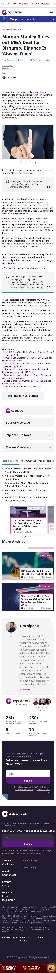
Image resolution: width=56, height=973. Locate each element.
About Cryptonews (9, 873)
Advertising (29, 867)
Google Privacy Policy (24, 789)
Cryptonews (6, 29)
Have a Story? (30, 860)
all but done (43, 330)
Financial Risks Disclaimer (8, 896)
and (45, 170)
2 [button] (28, 536)
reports (36, 94)
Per (3, 170)
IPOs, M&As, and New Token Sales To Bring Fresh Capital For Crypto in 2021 (26, 365)
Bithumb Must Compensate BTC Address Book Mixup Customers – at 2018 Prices (25, 371)
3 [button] (30, 536)
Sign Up (28, 780)
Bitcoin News (17, 29)
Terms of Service (43, 789)
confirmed (22, 210)
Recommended (28, 460)
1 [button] (25, 536)
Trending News (10, 460)
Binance (30, 103)
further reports (9, 221)
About (41, 937)
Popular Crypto (10, 937)
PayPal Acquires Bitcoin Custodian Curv (22, 386)
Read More (24, 689)
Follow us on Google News (24, 395)
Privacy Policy (6, 883)
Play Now (51, 968)
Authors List (41, 708)
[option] (28, 520)
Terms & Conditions (8, 862)
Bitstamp (47, 321)
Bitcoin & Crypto (24, 938)
